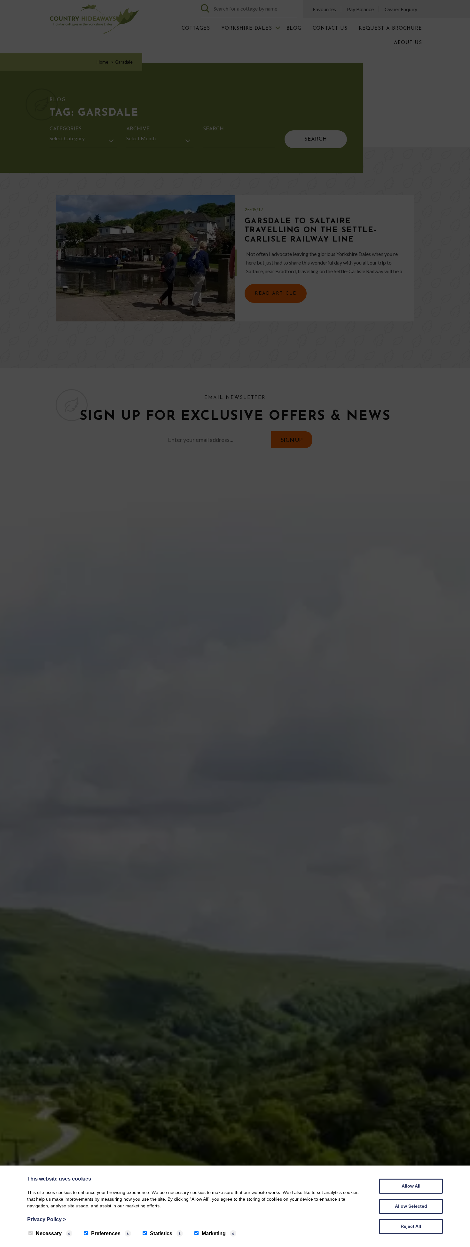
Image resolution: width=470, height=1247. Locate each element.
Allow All (411, 1186)
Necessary (49, 1233)
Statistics (161, 1233)
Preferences (106, 1233)
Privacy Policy (46, 1219)
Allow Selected (411, 1206)
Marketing (214, 1233)
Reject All (411, 1226)
